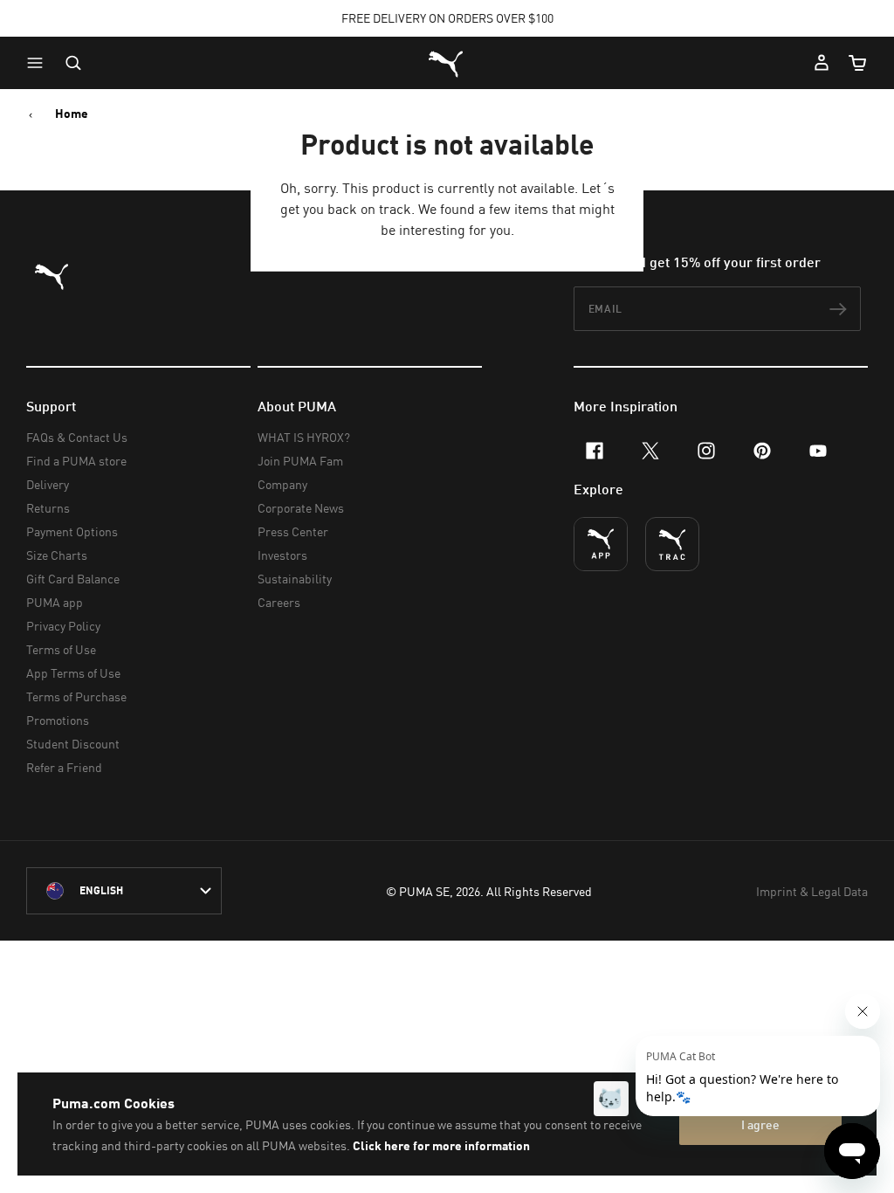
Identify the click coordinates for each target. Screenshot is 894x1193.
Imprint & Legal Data (812, 891)
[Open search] (73, 62)
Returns (48, 507)
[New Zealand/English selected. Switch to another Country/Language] (124, 891)
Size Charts (56, 555)
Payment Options (72, 531)
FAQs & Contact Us (76, 437)
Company (282, 484)
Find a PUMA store (76, 460)
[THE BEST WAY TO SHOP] (601, 544)
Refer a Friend (64, 767)
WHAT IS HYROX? (304, 437)
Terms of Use (61, 649)
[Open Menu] (39, 62)
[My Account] (821, 62)
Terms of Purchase (76, 696)
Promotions (57, 720)
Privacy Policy (63, 625)
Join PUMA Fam (300, 460)
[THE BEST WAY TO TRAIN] (672, 544)
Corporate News (301, 507)
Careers (279, 602)
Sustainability (295, 578)
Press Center (293, 531)
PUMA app (54, 602)
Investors (282, 555)
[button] (39, 62)
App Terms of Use (73, 672)
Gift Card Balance (73, 578)
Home (71, 114)
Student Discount (73, 743)
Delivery (47, 484)
